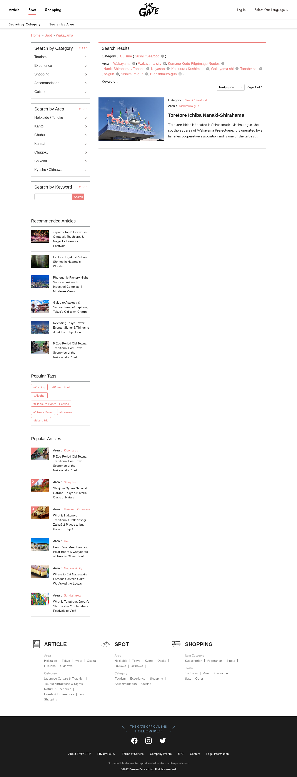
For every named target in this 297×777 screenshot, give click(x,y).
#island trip (40, 420)
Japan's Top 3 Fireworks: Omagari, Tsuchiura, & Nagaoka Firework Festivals (70, 238)
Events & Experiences (59, 694)
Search (78, 197)
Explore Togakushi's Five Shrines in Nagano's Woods (70, 261)
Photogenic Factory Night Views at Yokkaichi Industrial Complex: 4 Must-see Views (70, 284)
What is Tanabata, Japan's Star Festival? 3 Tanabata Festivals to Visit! (71, 606)
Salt (188, 679)
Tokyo (66, 661)
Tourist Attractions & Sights (63, 684)
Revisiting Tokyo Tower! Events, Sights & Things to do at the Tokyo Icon (71, 327)
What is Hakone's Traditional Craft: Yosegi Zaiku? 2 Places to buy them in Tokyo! (69, 522)
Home (35, 35)
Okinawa (66, 666)
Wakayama (64, 35)
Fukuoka (50, 666)
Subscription (193, 661)
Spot (32, 9)
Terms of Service (132, 754)
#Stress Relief (43, 412)
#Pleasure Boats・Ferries (51, 404)
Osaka (91, 661)
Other (199, 679)
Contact (195, 754)
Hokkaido (50, 661)
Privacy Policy (106, 754)
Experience (137, 679)
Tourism (120, 679)
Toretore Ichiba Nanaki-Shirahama (206, 115)
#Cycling (39, 387)
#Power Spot (61, 387)
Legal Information (217, 754)
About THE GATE (79, 754)
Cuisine (146, 684)
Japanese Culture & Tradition (64, 679)
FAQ (181, 754)
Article (14, 9)
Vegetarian (214, 661)
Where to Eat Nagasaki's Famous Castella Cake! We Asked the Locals (70, 579)
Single (231, 661)
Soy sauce (221, 673)
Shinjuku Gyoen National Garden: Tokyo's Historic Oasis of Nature (70, 492)
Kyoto (78, 661)
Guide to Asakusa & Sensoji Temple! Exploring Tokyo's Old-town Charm (70, 307)
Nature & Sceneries (57, 689)
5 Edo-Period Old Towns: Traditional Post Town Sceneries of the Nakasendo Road (70, 350)
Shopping (53, 9)
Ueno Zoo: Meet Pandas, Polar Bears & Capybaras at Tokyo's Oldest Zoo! (70, 551)
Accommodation (126, 684)
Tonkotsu (191, 673)
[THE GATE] (148, 10)
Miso (206, 673)
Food (82, 694)
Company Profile (161, 754)
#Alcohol (39, 395)
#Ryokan (66, 412)
